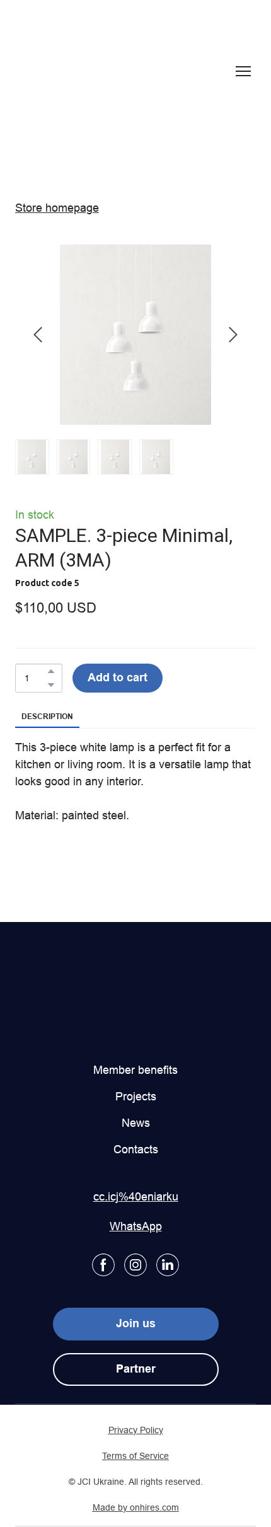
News (136, 1122)
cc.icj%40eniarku (135, 1196)
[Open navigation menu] (243, 71)
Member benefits (135, 1069)
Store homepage (57, 207)
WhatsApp (136, 1226)
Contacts (135, 1149)
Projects (135, 1096)
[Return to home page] (67, 71)
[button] (51, 671)
